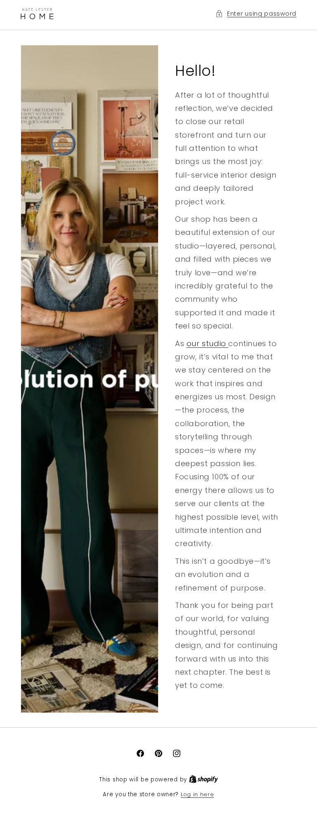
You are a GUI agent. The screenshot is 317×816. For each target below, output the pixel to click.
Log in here (197, 794)
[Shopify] (203, 779)
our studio (208, 343)
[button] (255, 14)
